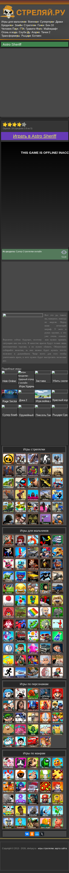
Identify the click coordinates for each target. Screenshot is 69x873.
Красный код (60, 399)
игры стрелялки (46, 848)
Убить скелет (61, 380)
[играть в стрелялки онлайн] (34, 17)
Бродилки (7, 25)
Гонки (41, 25)
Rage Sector (9, 401)
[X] (42, 834)
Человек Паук (9, 28)
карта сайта (61, 848)
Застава (41, 380)
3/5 (14, 124)
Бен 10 (50, 25)
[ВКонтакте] (27, 834)
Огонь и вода (9, 32)
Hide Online (9, 381)
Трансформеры (10, 35)
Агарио (35, 32)
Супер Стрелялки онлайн (29, 251)
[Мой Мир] (37, 834)
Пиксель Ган (43, 415)
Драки (59, 21)
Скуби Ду (24, 32)
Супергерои (47, 21)
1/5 (4, 124)
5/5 (24, 124)
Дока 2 (23, 400)
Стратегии (30, 25)
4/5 (19, 124)
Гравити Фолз (34, 28)
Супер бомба (10, 414)
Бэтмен (36, 35)
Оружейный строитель (33, 415)
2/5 (9, 124)
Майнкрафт (51, 28)
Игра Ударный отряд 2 (32, 386)
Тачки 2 (45, 32)
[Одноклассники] (32, 834)
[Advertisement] (34, 82)
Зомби (18, 25)
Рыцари (26, 35)
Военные (33, 21)
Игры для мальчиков (14, 21)
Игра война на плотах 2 (50, 401)
